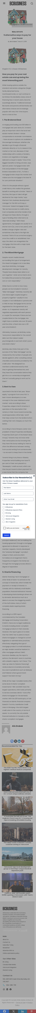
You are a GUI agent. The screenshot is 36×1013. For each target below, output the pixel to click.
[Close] (34, 476)
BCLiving (8, 513)
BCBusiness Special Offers (14, 510)
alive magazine (10, 522)
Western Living (10, 519)
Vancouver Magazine (12, 516)
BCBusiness (9, 507)
